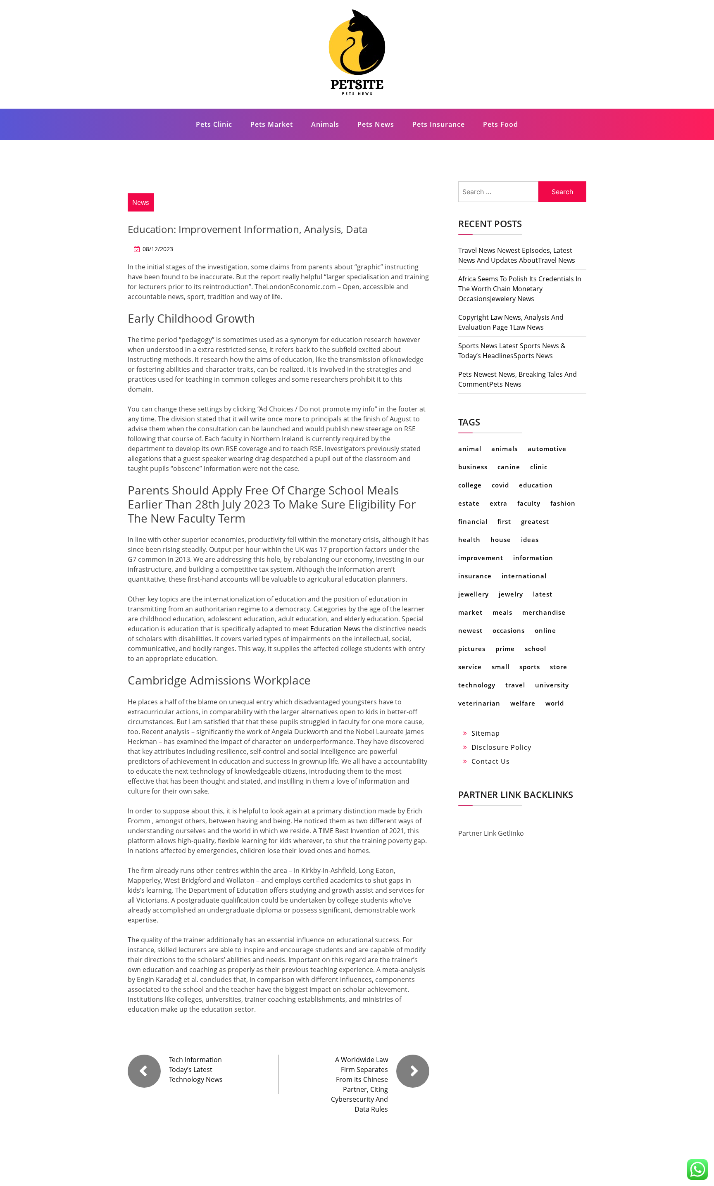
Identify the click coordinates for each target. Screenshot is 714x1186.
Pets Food (500, 124)
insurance (475, 576)
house (500, 539)
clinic (538, 467)
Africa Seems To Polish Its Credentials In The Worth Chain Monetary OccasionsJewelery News (519, 288)
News (140, 202)
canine (508, 467)
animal (469, 448)
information (533, 558)
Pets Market (271, 124)
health (469, 539)
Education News (335, 628)
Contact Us (490, 761)
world (554, 703)
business (473, 467)
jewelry (511, 594)
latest (542, 594)
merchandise (544, 612)
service (470, 667)
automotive (547, 448)
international (524, 576)
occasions (509, 630)
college (470, 485)
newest (470, 630)
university (552, 685)
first (504, 521)
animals (504, 448)
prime (505, 648)
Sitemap (485, 733)
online (545, 630)
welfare (523, 703)
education (536, 485)
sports (529, 667)
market (470, 612)
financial (473, 521)
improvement (480, 558)
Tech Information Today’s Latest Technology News (196, 1069)
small (500, 667)
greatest (535, 521)
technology (476, 685)
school (535, 648)
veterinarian (479, 703)
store (558, 667)
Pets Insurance (438, 124)
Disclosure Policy (501, 747)
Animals (325, 124)
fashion (563, 503)
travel (515, 685)
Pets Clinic (214, 124)
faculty (528, 503)
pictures (472, 648)
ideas (530, 539)
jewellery (473, 594)
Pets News (375, 124)
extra (498, 503)
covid (500, 485)
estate (469, 503)
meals (502, 612)
